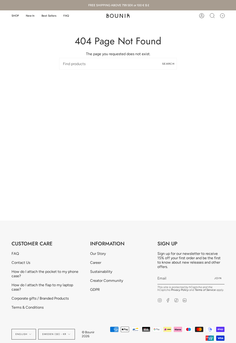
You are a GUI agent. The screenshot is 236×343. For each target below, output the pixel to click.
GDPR (95, 289)
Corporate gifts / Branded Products (40, 298)
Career (95, 262)
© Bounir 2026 (88, 334)
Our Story (98, 253)
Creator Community (106, 280)
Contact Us (21, 262)
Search (168, 63)
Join (218, 278)
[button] (15, 15)
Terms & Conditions (28, 307)
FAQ (15, 253)
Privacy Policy (180, 290)
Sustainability (101, 271)
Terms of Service (205, 290)
